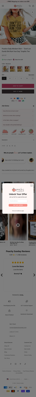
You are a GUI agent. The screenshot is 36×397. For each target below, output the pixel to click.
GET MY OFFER (18, 205)
